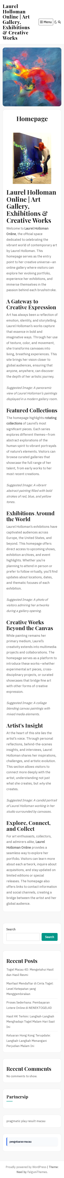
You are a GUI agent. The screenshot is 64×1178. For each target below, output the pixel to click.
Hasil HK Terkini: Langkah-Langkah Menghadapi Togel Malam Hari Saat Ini (30, 1021)
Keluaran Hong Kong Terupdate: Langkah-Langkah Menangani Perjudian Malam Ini (28, 1040)
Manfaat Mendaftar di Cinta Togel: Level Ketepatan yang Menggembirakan (30, 988)
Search (11, 929)
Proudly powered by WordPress (26, 1167)
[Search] (59, 22)
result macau (37, 1121)
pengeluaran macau (20, 1141)
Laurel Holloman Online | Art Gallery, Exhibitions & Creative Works (16, 22)
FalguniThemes (37, 1172)
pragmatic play (16, 1121)
